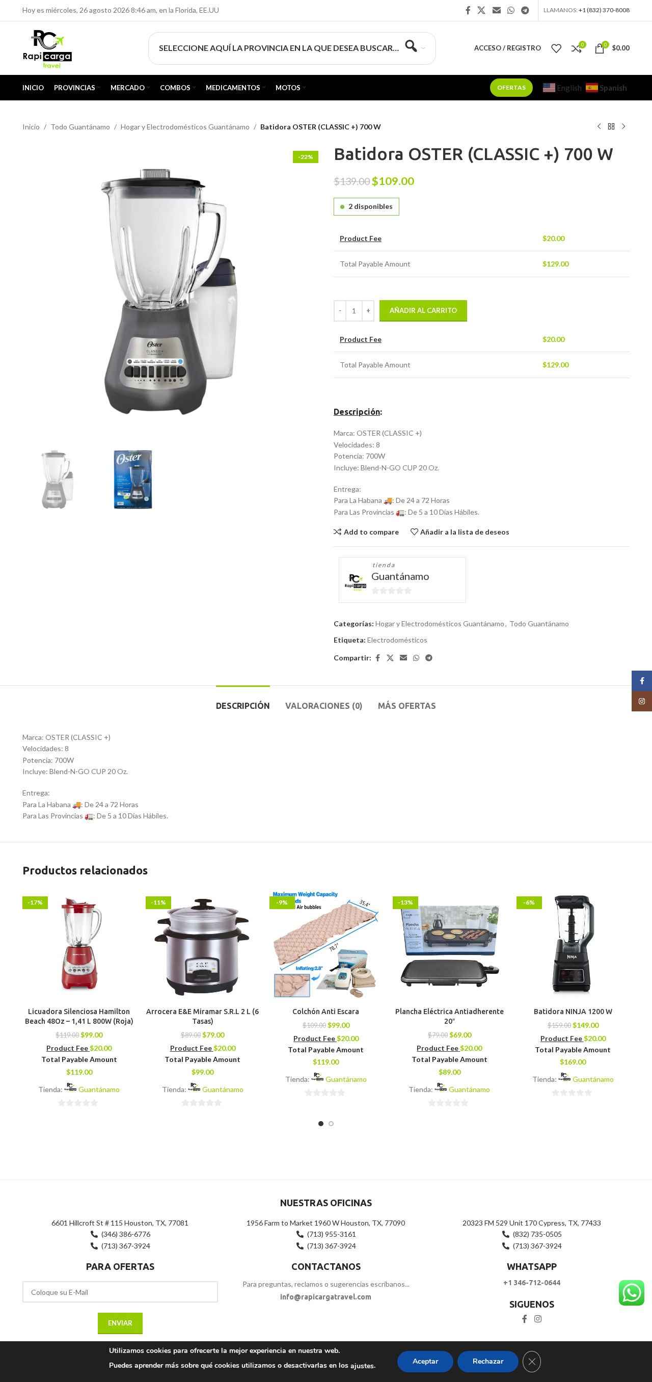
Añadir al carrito (423, 310)
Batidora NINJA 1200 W (573, 1011)
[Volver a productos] (611, 127)
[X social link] (481, 10)
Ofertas (511, 87)
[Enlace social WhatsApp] (511, 10)
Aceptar (425, 1361)
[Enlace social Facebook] (468, 10)
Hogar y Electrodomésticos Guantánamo (185, 126)
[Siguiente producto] (623, 127)
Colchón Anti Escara (325, 1011)
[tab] (243, 700)
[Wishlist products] (556, 48)
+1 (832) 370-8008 (604, 10)
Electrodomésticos (397, 639)
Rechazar (488, 1361)
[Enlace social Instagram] (538, 1318)
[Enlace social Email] (496, 10)
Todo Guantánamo (80, 126)
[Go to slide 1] (320, 1123)
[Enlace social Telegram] (525, 10)
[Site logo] (47, 47)
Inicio (31, 126)
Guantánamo (400, 576)
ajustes (362, 1366)
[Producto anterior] (599, 127)
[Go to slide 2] (331, 1123)
